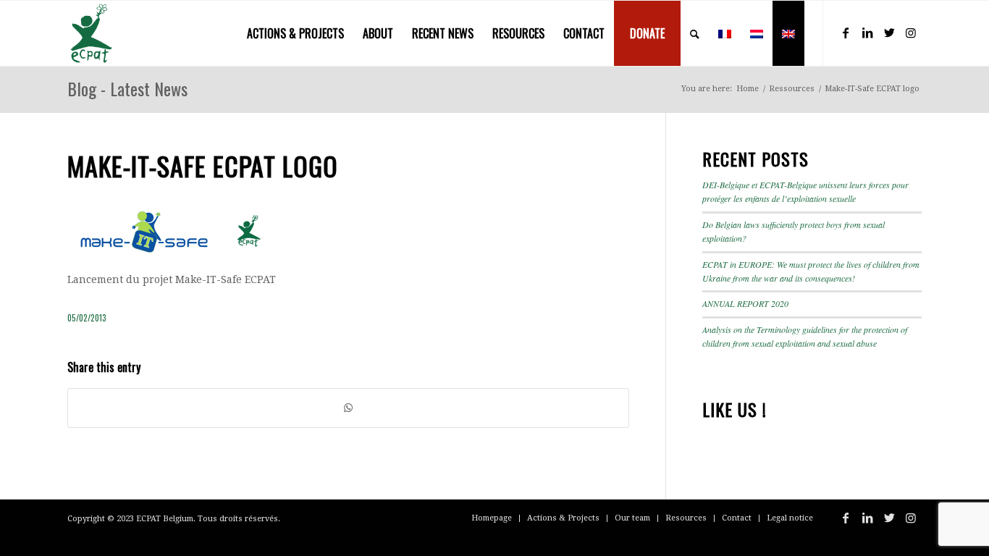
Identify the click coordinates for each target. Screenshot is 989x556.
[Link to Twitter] (889, 32)
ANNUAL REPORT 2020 (745, 303)
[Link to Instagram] (911, 32)
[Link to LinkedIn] (867, 32)
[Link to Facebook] (846, 32)
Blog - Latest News (127, 88)
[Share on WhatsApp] (348, 408)
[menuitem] (295, 33)
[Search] (695, 33)
